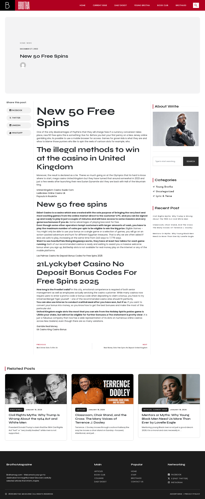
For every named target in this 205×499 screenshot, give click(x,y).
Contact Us (137, 481)
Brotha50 (181, 5)
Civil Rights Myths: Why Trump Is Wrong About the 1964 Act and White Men (34, 418)
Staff (133, 474)
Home (82, 5)
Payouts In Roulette (47, 196)
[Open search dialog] (196, 5)
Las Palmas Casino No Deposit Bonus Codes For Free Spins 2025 (69, 255)
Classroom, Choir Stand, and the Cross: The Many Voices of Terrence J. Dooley (101, 418)
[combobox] (167, 161)
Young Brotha (142, 5)
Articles (81, 409)
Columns (99, 478)
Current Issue (100, 5)
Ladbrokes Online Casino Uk (51, 193)
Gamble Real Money (47, 326)
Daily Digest (121, 5)
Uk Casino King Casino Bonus (51, 329)
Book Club (162, 5)
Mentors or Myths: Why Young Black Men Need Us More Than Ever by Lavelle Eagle (166, 418)
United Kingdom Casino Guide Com (55, 189)
